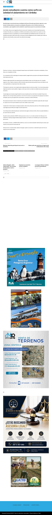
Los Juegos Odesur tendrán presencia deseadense (42, 165)
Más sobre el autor (19, 150)
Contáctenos (35, 505)
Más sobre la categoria (29, 150)
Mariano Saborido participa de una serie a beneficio (13, 146)
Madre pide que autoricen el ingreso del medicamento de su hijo (39, 146)
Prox (8, 173)
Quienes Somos (17, 505)
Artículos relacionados (9, 150)
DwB (39, 513)
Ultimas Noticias (10, 6)
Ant (5, 173)
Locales (4, 6)
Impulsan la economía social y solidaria (24, 165)
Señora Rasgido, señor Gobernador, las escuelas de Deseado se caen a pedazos (9, 167)
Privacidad (26, 505)
